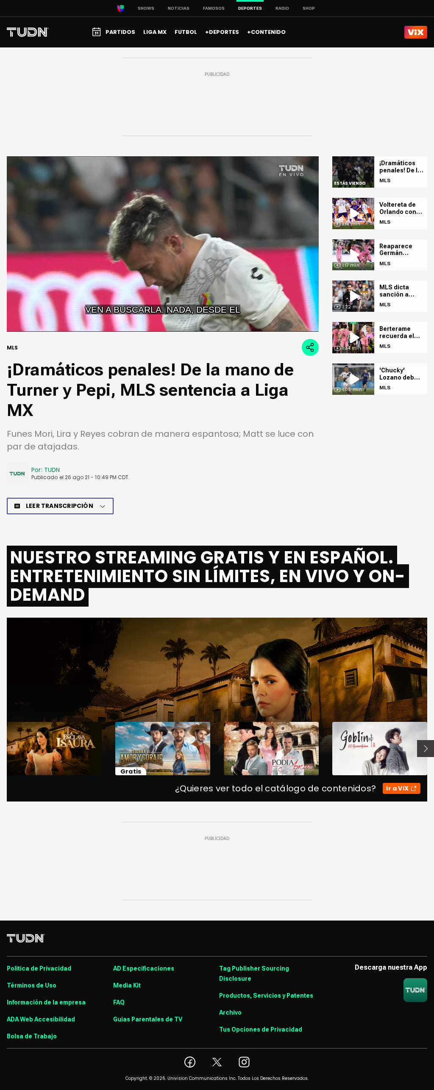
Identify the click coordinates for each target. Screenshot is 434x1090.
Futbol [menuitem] (186, 32)
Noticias (178, 8)
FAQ (119, 1002)
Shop (309, 8)
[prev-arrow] (1, 748)
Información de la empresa (46, 1002)
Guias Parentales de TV (147, 1019)
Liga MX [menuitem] (155, 32)
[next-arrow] (425, 748)
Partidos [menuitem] (120, 32)
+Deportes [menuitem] (222, 32)
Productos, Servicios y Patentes (266, 995)
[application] (163, 244)
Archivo (230, 1012)
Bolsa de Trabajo (32, 1036)
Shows (146, 8)
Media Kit (127, 985)
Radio (282, 8)
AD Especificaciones (143, 968)
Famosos (214, 8)
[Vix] (415, 32)
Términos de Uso (31, 985)
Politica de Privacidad (39, 968)
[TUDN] (28, 32)
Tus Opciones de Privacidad (260, 1029)
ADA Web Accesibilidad (41, 1019)
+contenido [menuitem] (266, 32)
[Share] (310, 347)
